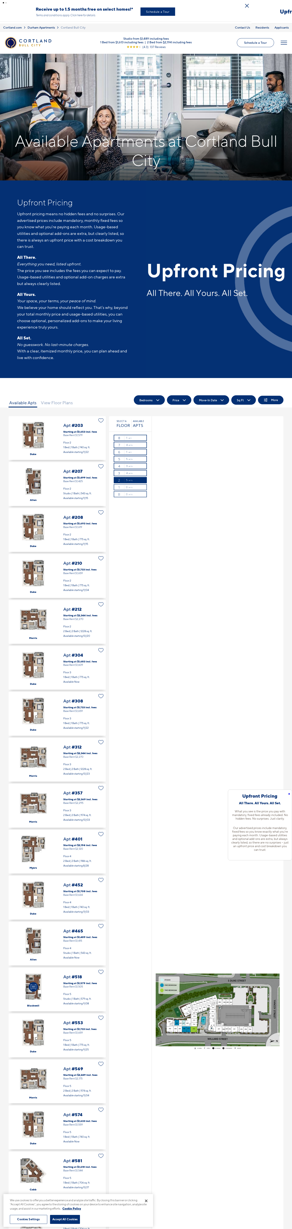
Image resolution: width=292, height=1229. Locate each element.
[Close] (146, 1201)
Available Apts (23, 399)
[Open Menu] (284, 39)
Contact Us (242, 24)
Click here (117, 13)
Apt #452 (57, 894)
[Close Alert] (287, 4)
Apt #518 (57, 986)
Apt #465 (57, 940)
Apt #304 (57, 664)
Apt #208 (57, 526)
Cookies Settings (28, 1219)
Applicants (281, 24)
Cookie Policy (71, 1208)
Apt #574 (57, 1124)
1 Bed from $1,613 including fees (121, 38)
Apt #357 (57, 802)
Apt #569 (57, 1078)
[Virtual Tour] (33, 983)
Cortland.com (12, 24)
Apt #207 (57, 480)
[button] (3, 2)
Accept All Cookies (65, 1219)
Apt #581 (57, 1170)
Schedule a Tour (198, 10)
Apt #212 (57, 618)
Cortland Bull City (73, 24)
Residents (262, 24)
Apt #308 (57, 710)
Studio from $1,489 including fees (146, 35)
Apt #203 (57, 434)
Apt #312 (57, 756)
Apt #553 (57, 1032)
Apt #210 (57, 572)
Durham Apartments (41, 24)
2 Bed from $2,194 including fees (169, 38)
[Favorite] (101, 417)
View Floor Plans (57, 399)
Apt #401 (57, 848)
